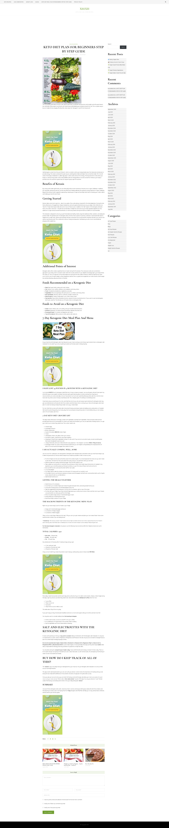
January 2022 (111, 204)
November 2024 (112, 131)
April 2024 (110, 139)
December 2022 (112, 179)
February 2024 (111, 144)
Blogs (37, 1)
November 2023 (112, 152)
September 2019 (112, 206)
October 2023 (111, 155)
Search (109, 44)
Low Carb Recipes (19, 1)
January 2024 (111, 147)
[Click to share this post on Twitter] (50, 739)
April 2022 (110, 195)
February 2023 (111, 174)
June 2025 (110, 114)
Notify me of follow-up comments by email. (54, 803)
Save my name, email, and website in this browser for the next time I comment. (63, 799)
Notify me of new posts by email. (52, 807)
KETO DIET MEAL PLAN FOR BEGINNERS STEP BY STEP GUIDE (57, 1)
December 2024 (112, 128)
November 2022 (112, 182)
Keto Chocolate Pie (89, 763)
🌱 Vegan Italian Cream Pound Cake (117, 73)
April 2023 (110, 168)
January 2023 (111, 177)
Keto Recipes (7, 1)
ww (108, 251)
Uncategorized (73, 44)
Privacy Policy (78, 1)
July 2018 (110, 209)
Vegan (109, 242)
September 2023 (112, 158)
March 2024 (111, 141)
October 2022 (111, 185)
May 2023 (110, 166)
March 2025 (111, 120)
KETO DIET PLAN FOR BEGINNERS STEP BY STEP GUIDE (51, 764)
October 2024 (111, 133)
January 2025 (111, 125)
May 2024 (110, 136)
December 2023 (112, 150)
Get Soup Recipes (112, 229)
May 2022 (110, 193)
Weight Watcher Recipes (114, 248)
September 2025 (112, 109)
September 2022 (112, 187)
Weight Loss (29, 1)
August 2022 (111, 190)
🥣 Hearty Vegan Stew (113, 59)
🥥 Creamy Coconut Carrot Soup (116, 62)
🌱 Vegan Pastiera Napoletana (115, 70)
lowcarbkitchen (111, 88)
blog (109, 224)
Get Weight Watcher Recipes (115, 232)
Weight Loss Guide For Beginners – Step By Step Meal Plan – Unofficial (73, 764)
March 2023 (111, 171)
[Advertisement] (84, 29)
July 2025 (110, 112)
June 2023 (110, 163)
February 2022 (111, 201)
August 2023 (111, 160)
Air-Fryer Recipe (112, 221)
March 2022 (111, 198)
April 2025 (110, 117)
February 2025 (111, 122)
